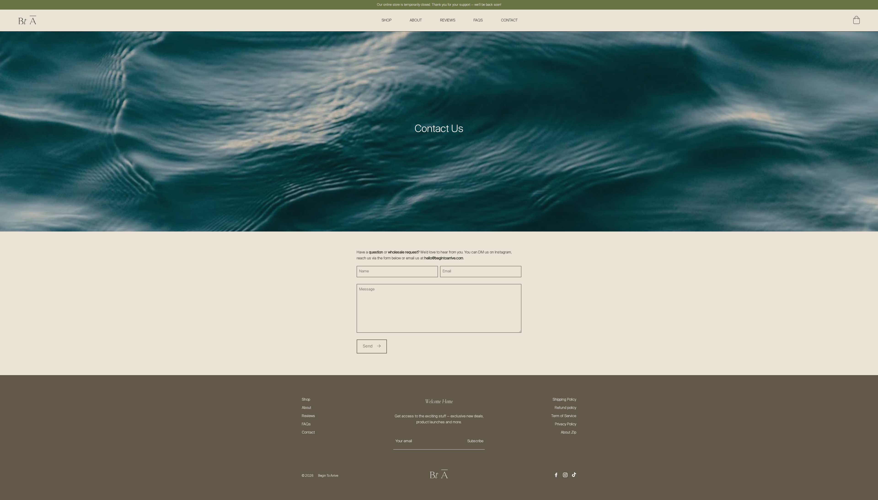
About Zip (568, 432)
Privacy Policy (565, 424)
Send (367, 346)
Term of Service (563, 416)
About (416, 20)
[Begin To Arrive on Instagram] (565, 475)
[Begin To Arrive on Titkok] (574, 475)
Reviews (447, 20)
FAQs (478, 20)
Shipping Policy (564, 400)
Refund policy (565, 408)
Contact (509, 20)
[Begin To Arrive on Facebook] (556, 475)
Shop (386, 20)
